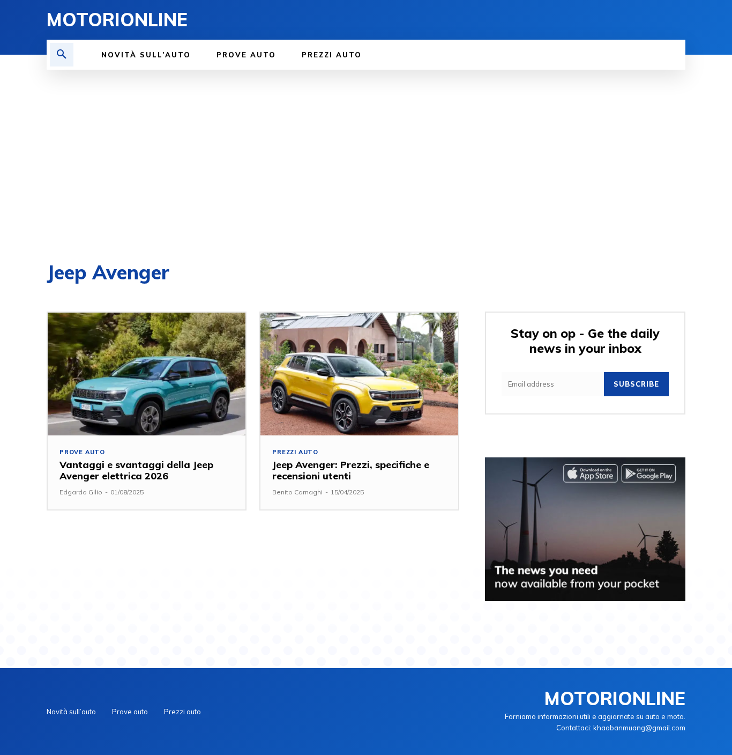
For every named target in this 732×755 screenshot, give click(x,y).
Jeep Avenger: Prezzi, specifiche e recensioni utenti (350, 470)
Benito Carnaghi (297, 492)
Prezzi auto (295, 452)
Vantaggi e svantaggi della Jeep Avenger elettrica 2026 (136, 470)
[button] (61, 54)
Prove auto (82, 452)
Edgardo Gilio (80, 492)
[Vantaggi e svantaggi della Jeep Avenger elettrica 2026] (146, 374)
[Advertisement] (366, 150)
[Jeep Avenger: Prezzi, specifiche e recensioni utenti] (359, 374)
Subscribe (636, 384)
